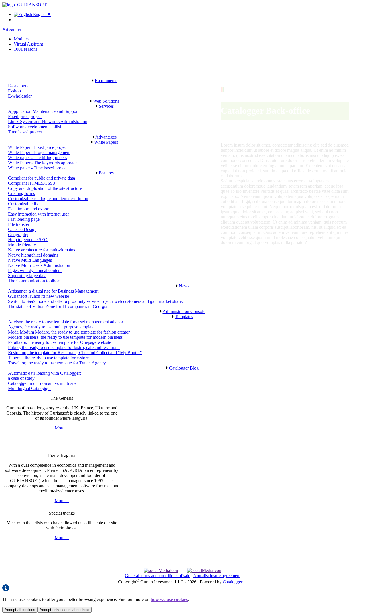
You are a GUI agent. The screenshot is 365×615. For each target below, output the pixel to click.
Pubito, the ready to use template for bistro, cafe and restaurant (64, 347)
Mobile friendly (22, 244)
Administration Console (184, 311)
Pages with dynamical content (35, 270)
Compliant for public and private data (41, 178)
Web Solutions (106, 101)
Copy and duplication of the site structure (45, 188)
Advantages (106, 137)
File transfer (18, 224)
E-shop (14, 90)
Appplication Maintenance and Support (43, 111)
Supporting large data (27, 275)
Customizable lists (24, 203)
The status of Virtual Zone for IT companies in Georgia (57, 306)
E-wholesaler (20, 96)
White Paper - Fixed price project (38, 147)
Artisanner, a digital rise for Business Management (53, 291)
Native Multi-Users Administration (39, 265)
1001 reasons (25, 49)
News (184, 285)
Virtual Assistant (28, 44)
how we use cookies (169, 599)
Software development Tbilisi (34, 126)
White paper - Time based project (38, 167)
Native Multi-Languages (30, 260)
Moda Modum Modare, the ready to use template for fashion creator (69, 332)
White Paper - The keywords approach (43, 162)
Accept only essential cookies (64, 610)
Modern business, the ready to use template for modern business (65, 337)
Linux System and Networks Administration (47, 121)
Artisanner (11, 29)
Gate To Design (22, 229)
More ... (62, 427)
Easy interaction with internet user (38, 214)
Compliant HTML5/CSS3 (31, 183)
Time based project (25, 131)
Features (106, 173)
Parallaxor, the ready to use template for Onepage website (59, 342)
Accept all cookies (20, 610)
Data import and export (29, 208)
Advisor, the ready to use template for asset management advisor (65, 321)
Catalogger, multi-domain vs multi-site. (43, 383)
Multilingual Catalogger (29, 388)
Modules (21, 38)
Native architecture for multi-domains (41, 249)
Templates (184, 316)
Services (106, 106)
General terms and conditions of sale (157, 575)
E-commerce (106, 80)
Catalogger (232, 581)
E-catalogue (18, 85)
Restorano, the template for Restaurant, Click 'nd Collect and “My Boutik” (75, 352)
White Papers (106, 142)
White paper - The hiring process (37, 157)
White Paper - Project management (39, 152)
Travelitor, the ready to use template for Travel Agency (57, 362)
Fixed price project (25, 116)
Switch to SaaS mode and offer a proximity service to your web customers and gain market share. (95, 301)
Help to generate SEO (28, 239)
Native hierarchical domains (33, 255)
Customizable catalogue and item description (48, 198)
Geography (18, 234)
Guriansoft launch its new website (38, 296)
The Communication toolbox (34, 280)
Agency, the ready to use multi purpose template (51, 326)
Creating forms (21, 193)
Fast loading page (24, 219)
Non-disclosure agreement (216, 575)
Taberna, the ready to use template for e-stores (49, 357)
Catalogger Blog (184, 368)
